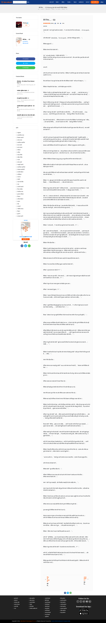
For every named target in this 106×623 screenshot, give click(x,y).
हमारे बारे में (52, 2)
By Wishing (25, 41)
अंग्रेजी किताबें (47, 598)
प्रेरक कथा (19, 140)
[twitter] (84, 601)
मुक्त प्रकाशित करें (95, 2)
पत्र (18, 184)
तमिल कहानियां (63, 610)
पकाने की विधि (20, 181)
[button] (25, 2)
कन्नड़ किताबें (47, 614)
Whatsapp (26, 67)
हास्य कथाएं (19, 147)
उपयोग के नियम (17, 604)
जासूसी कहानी (20, 164)
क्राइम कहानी (20, 216)
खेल (18, 204)
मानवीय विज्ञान (20, 172)
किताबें (57, 2)
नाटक (18, 159)
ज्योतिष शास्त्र (20, 208)
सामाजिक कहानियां (21, 167)
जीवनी (18, 179)
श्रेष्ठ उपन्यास (32, 600)
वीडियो (63, 2)
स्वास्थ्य (19, 177)
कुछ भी (18, 213)
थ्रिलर (18, 196)
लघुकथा (19, 132)
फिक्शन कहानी (20, 137)
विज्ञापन (75, 2)
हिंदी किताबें (47, 600)
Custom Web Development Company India (60, 621)
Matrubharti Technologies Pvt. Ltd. (28, 621)
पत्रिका (19, 149)
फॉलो (26, 25)
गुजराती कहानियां (63, 600)
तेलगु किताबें (47, 608)
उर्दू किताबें (47, 616)
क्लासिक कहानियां (21, 142)
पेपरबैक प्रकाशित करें (33, 608)
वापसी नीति (16, 606)
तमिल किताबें (47, 606)
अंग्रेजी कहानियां (63, 604)
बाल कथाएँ (19, 145)
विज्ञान (18, 211)
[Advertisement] (25, 260)
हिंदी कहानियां (62, 598)
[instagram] (81, 601)
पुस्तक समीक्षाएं (20, 194)
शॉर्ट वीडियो (32, 606)
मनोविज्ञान (19, 174)
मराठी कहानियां (62, 602)
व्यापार (18, 201)
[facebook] (78, 601)
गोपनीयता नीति (16, 602)
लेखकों (31, 604)
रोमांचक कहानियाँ (21, 169)
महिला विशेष (19, 157)
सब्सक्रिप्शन (81, 2)
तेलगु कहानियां (62, 612)
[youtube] (87, 601)
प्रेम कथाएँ (19, 162)
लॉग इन (102, 2)
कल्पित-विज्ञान (20, 199)
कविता (18, 152)
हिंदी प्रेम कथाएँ (25, 43)
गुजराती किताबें (47, 602)
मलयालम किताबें (48, 612)
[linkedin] (90, 601)
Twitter (26, 63)
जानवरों (18, 206)
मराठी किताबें (47, 604)
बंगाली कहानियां (63, 606)
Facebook (26, 58)
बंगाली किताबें (47, 610)
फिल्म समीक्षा (20, 189)
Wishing (25, 23)
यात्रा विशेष (19, 154)
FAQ (15, 608)
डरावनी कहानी (20, 186)
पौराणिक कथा (20, 191)
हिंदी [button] (28, 2)
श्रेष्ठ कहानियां (32, 598)
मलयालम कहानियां (63, 608)
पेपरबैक (69, 2)
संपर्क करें (87, 2)
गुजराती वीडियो (32, 602)
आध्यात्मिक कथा (20, 135)
